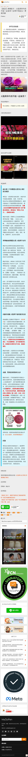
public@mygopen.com (10, 728)
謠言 (5, 6)
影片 (7, 6)
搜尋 (24, 739)
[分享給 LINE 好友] (5, 507)
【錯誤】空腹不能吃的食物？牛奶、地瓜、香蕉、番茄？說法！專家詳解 (13, 537)
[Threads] (14, 731)
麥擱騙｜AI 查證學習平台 (7, 749)
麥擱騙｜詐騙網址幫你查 (7, 747)
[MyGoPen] (5, 2)
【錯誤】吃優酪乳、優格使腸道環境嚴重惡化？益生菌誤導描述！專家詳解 (13, 549)
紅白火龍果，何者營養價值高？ (14, 434)
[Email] (17, 731)
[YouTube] (6, 731)
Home (2, 6)
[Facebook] (3, 731)
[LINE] (11, 731)
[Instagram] (8, 731)
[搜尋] (22, 2)
